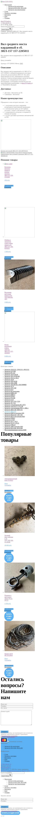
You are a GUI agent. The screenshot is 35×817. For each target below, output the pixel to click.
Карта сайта (26, 771)
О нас (6, 11)
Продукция (8, 4)
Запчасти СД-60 (9, 420)
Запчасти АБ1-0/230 (10, 381)
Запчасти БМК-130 (10, 393)
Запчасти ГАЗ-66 (9, 398)
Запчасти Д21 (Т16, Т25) (12, 401)
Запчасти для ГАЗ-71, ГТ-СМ (13, 406)
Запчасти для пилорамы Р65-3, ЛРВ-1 (16, 408)
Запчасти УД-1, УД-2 (11, 421)
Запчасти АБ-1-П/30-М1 (12, 376)
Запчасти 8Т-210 (9, 373)
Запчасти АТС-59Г (10, 388)
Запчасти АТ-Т (9, 386)
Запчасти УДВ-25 (9, 425)
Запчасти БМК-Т (9, 395)
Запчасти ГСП (9, 400)
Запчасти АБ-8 (9, 379)
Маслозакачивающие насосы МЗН (15, 430)
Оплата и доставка (10, 13)
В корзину (7, 187)
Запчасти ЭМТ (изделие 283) (13, 426)
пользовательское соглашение (9, 736)
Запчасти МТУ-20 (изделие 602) (14, 416)
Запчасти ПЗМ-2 (9, 418)
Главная (3, 31)
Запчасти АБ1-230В (10, 383)
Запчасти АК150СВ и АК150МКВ (15, 384)
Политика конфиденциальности (11, 771)
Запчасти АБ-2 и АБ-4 (11, 378)
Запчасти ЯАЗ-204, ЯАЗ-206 (17, 8)
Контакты (7, 15)
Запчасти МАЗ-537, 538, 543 (13, 415)
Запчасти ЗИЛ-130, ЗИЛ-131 (13, 410)
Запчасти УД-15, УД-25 (11, 423)
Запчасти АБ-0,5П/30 (11, 374)
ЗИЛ (21, 63)
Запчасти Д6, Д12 (10, 403)
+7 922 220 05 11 (6, 23)
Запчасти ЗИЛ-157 (13, 31)
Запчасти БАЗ (8, 389)
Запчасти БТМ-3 (9, 396)
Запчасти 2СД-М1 (10, 371)
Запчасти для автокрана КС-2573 (14, 405)
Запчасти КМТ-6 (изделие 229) (14, 413)
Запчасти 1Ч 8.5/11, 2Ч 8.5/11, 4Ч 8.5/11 (16, 369)
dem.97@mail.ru (6, 21)
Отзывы (7, 18)
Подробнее (7, 492)
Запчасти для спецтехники (16, 10)
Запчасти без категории (15, 6)
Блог (5, 16)
